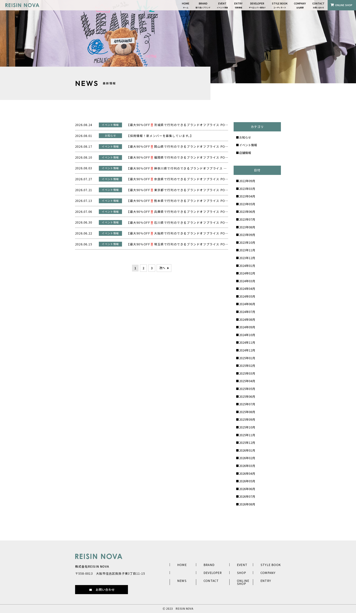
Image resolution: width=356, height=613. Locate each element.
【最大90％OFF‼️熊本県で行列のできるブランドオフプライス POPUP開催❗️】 (177, 200)
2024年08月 (247, 319)
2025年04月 (247, 381)
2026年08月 (247, 504)
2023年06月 (247, 211)
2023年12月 (247, 258)
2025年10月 (247, 427)
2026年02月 (247, 458)
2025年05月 (247, 388)
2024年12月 (247, 350)
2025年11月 (247, 435)
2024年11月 (247, 342)
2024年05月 (247, 296)
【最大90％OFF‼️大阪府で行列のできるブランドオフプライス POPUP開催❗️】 (177, 233)
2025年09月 (247, 419)
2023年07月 (247, 219)
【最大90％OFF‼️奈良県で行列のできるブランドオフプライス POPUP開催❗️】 (177, 179)
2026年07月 (247, 496)
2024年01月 (247, 265)
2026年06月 (247, 489)
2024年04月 (247, 288)
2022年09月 (247, 181)
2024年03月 (247, 281)
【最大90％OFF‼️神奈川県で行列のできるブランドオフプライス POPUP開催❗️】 (177, 168)
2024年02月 (247, 273)
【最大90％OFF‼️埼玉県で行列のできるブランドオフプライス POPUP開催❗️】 (177, 244)
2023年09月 (247, 234)
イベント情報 (248, 145)
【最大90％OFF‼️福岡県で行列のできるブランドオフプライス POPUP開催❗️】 (177, 157)
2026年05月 (247, 481)
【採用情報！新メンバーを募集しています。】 (160, 136)
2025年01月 (247, 358)
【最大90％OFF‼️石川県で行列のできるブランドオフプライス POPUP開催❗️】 (177, 222)
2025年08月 (247, 412)
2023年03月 (247, 188)
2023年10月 (247, 242)
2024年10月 (247, 335)
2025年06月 (247, 396)
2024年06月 (247, 304)
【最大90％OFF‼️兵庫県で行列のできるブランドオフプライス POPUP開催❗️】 (177, 211)
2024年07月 (247, 311)
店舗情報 (245, 152)
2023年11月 (247, 250)
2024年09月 (247, 327)
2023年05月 (247, 204)
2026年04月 (247, 473)
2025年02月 (247, 365)
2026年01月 (247, 450)
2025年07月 (247, 404)
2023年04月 (247, 196)
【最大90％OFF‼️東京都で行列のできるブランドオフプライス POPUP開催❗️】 (177, 190)
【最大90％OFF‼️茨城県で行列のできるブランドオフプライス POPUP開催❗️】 (177, 125)
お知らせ (245, 137)
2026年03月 (247, 465)
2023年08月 (247, 227)
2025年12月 (247, 442)
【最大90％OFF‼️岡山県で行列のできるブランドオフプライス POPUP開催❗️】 (177, 146)
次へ (162, 268)
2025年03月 (247, 373)
